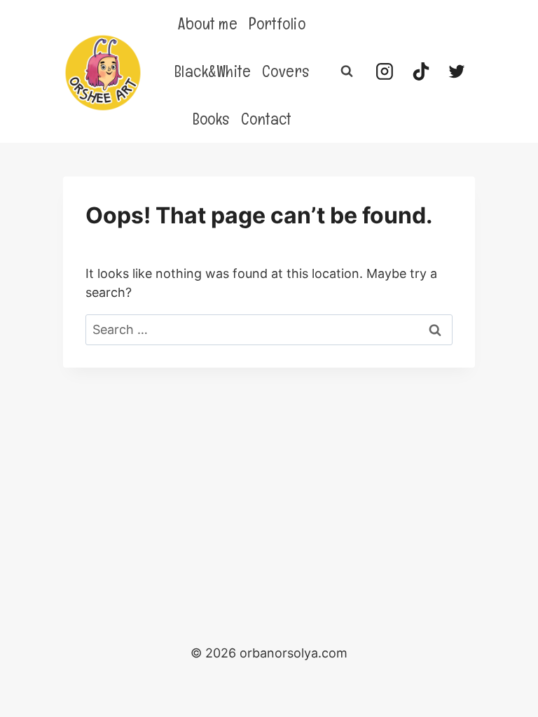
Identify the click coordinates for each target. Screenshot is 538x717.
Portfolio (277, 23)
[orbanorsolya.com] (103, 73)
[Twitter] (457, 71)
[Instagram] (384, 71)
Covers (286, 71)
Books (211, 119)
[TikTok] (421, 71)
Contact (266, 119)
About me (207, 23)
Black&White (212, 71)
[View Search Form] (346, 71)
